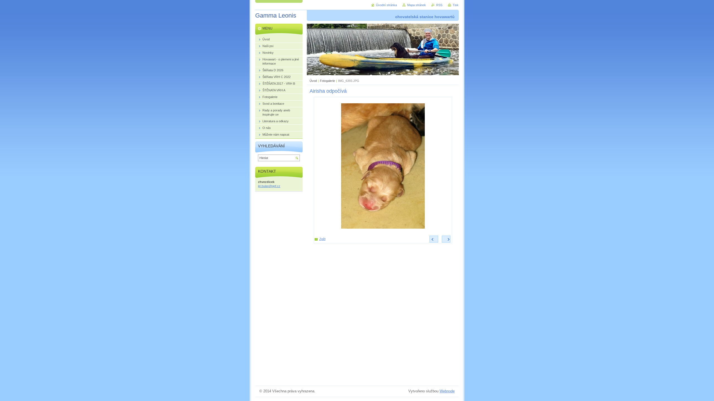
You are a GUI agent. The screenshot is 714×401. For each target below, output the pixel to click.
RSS (439, 5)
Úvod (313, 80)
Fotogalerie (327, 80)
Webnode (447, 391)
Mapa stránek (416, 5)
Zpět (322, 239)
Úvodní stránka (386, 5)
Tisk (456, 5)
